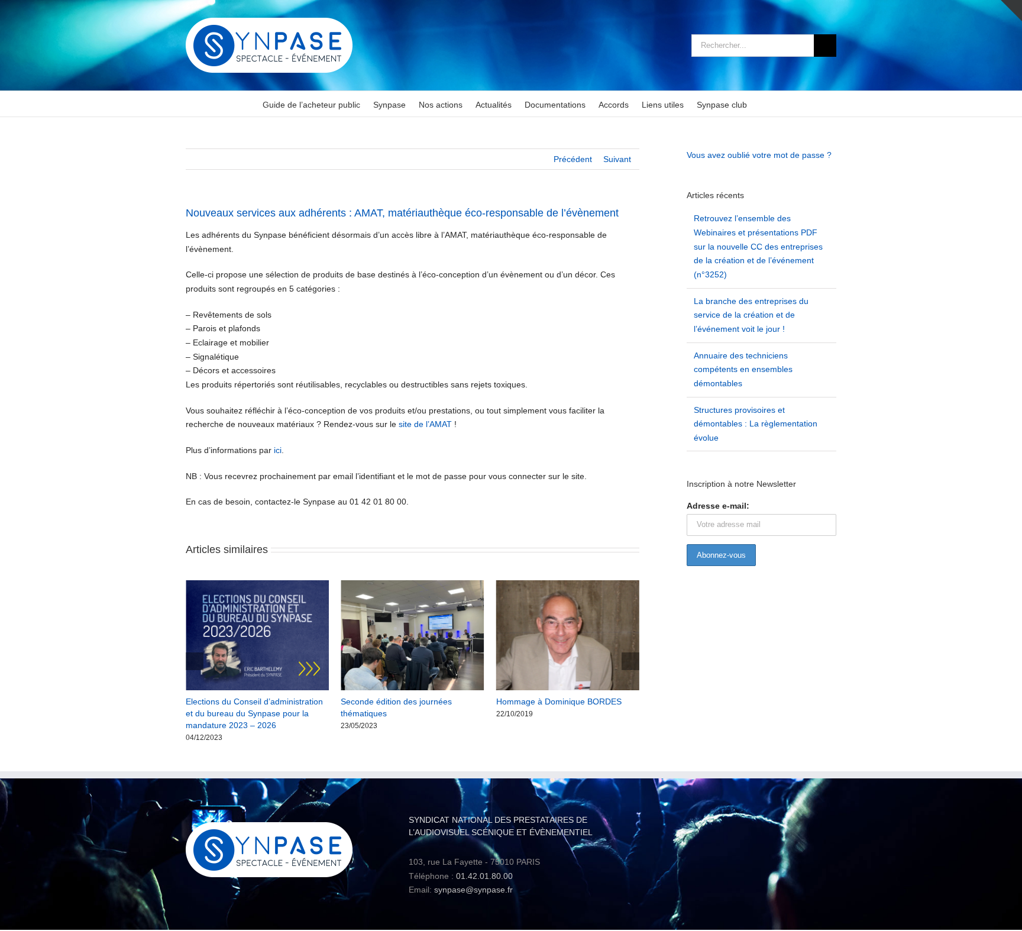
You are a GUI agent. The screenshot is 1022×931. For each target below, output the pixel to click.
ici (278, 450)
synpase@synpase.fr (473, 889)
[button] (194, 661)
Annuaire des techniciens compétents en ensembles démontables (743, 369)
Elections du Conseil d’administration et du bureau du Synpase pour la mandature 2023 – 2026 (239, 713)
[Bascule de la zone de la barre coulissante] (1011, 10)
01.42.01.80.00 (484, 876)
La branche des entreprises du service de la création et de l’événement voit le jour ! (751, 315)
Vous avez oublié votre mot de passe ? (759, 155)
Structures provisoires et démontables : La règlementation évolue (755, 423)
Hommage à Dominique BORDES (544, 701)
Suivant (617, 159)
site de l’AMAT (425, 424)
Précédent (573, 159)
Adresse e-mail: (718, 505)
